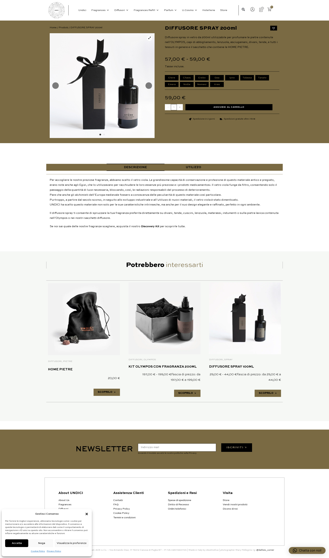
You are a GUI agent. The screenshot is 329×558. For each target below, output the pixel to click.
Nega (41, 543)
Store (223, 10)
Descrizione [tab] (135, 167)
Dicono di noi (230, 509)
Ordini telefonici (177, 509)
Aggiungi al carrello (229, 107)
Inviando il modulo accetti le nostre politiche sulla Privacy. (167, 453)
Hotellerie (208, 10)
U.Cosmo (188, 10)
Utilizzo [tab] (193, 167)
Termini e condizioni (124, 517)
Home (53, 28)
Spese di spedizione (179, 500)
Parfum (168, 10)
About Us (63, 500)
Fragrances (98, 10)
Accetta (17, 543)
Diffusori (119, 10)
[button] (86, 514)
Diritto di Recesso (178, 504)
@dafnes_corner (265, 550)
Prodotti (63, 28)
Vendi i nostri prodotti (235, 504)
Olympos (150, 360)
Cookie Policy (38, 551)
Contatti (118, 500)
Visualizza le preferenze (72, 543)
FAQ (116, 504)
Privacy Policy (54, 551)
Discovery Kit (150, 226)
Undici (82, 10)
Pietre (67, 361)
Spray (228, 360)
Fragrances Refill (144, 10)
